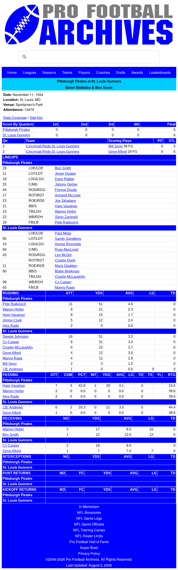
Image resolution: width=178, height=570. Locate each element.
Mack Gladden (66, 266)
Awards (137, 72)
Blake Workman (67, 271)
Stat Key (36, 117)
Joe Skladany (65, 201)
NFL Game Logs (89, 518)
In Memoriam (89, 506)
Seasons (49, 72)
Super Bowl (89, 547)
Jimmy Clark (12, 320)
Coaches (103, 72)
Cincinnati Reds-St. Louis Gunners (52, 146)
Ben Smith (63, 168)
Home (12, 72)
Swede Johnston (15, 336)
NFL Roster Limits (89, 535)
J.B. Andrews (13, 369)
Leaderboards (160, 72)
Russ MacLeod (66, 249)
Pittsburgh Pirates (16, 130)
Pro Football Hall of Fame (89, 541)
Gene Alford (118, 151)
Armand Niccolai (68, 195)
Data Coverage (15, 117)
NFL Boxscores (89, 512)
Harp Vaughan (66, 206)
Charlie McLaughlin (70, 276)
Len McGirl (63, 255)
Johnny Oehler (66, 184)
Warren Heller (65, 211)
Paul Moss (63, 233)
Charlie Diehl (65, 260)
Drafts (120, 72)
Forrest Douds (66, 190)
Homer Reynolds (68, 244)
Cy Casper (63, 282)
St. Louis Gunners (16, 135)
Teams (67, 72)
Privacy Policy (89, 553)
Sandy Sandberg (68, 239)
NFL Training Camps (89, 529)
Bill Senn (116, 146)
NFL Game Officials (89, 524)
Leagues (29, 72)
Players (84, 72)
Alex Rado (11, 326)
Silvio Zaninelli (66, 217)
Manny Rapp (65, 287)
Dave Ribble (64, 179)
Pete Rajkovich (66, 222)
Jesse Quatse (65, 173)
